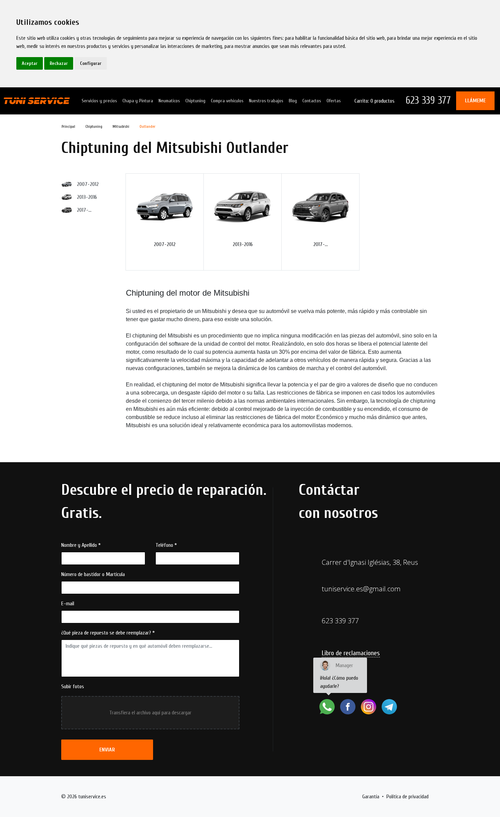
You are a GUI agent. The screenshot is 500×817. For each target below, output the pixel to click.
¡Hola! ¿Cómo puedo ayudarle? (339, 675)
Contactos (311, 101)
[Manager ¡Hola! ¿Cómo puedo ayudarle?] (327, 706)
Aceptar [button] (29, 63)
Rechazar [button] (59, 63)
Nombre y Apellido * (81, 545)
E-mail (67, 604)
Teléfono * (166, 545)
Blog (293, 101)
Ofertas (334, 101)
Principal (68, 126)
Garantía (370, 797)
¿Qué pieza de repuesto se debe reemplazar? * (108, 633)
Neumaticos (169, 101)
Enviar (107, 750)
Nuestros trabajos (266, 101)
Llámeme (475, 101)
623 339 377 (428, 100)
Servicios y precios (99, 101)
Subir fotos (72, 686)
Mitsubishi (121, 126)
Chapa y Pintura (137, 101)
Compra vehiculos (227, 101)
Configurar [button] (90, 63)
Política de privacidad (407, 797)
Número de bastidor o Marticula (93, 574)
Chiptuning (195, 101)
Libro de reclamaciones (351, 653)
